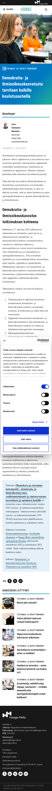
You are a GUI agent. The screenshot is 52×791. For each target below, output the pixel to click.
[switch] (45, 395)
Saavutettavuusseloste (11, 761)
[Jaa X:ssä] (15, 581)
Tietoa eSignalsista (9, 753)
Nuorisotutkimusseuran (17, 533)
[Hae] (46, 9)
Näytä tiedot (38, 422)
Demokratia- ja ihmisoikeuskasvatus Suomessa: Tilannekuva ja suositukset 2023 (21, 562)
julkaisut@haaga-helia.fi (11, 740)
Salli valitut (26, 439)
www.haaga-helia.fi (9, 743)
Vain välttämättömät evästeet (26, 448)
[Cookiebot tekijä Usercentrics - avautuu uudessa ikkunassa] (37, 340)
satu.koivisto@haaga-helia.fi (36, 730)
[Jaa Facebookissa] (9, 581)
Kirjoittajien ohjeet (9, 757)
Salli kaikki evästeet (26, 430)
